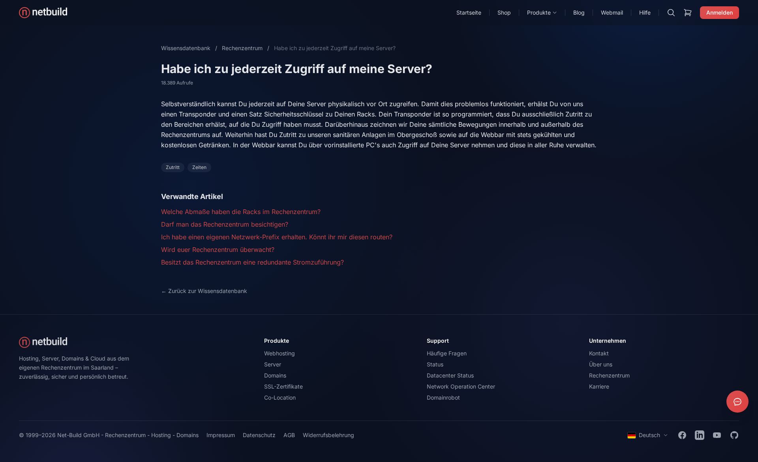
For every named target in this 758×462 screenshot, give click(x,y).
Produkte (539, 12)
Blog (579, 12)
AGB (289, 435)
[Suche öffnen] (671, 12)
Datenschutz (259, 435)
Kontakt (599, 353)
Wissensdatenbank (185, 48)
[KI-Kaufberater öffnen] (737, 402)
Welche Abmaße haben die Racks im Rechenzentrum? (241, 212)
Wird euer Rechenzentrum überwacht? (217, 250)
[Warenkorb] (687, 12)
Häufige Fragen (447, 353)
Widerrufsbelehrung (328, 435)
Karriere (599, 386)
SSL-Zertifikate (283, 386)
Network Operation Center (461, 386)
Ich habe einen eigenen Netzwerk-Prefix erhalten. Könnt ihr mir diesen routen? (276, 237)
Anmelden (719, 12)
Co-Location (280, 397)
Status (435, 364)
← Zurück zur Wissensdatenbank (204, 290)
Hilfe (645, 12)
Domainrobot (443, 397)
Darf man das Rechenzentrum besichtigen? (224, 224)
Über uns (600, 364)
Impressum (220, 435)
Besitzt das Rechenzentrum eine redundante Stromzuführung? (252, 262)
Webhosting (279, 353)
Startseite (468, 12)
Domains (275, 375)
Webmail (612, 12)
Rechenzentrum (242, 48)
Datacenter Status (450, 375)
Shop (504, 12)
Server (272, 364)
